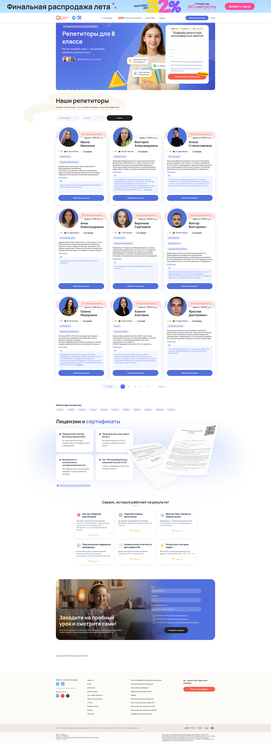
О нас (89, 684)
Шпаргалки (91, 688)
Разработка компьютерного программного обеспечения (81, 737)
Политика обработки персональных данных (146, 680)
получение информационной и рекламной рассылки (183, 622)
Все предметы (64, 118)
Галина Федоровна (88, 313)
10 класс (159, 409)
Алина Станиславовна (200, 144)
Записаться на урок (197, 18)
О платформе (107, 18)
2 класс (71, 409)
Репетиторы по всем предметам (142, 699)
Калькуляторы (92, 691)
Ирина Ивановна (87, 144)
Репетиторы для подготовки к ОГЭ (143, 706)
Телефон (154, 596)
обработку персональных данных (193, 65)
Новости (90, 680)
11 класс (171, 409)
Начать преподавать (199, 689)
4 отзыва (141, 321)
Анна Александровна (92, 225)
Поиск (119, 118)
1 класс (60, 409)
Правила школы (92, 706)
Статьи (89, 703)
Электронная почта (158, 605)
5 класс (104, 409)
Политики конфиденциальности (193, 61)
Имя (152, 587)
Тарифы (162, 18)
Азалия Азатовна (142, 313)
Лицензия (90, 714)
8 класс (87, 118)
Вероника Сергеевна (143, 225)
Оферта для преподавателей (141, 691)
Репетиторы (150, 18)
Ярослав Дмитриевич (198, 313)
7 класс (126, 409)
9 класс (148, 409)
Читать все (62, 178)
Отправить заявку (176, 630)
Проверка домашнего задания (141, 714)
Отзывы (90, 710)
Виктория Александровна (146, 144)
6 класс (115, 409)
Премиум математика (130, 18)
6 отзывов (196, 232)
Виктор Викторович (197, 225)
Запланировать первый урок (187, 76)
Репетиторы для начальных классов (144, 710)
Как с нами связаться (95, 695)
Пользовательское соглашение (142, 684)
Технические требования (140, 688)
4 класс (93, 409)
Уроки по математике (94, 699)
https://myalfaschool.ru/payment (177, 737)
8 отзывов (142, 151)
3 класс (82, 409)
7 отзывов (87, 151)
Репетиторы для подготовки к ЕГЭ (143, 703)
